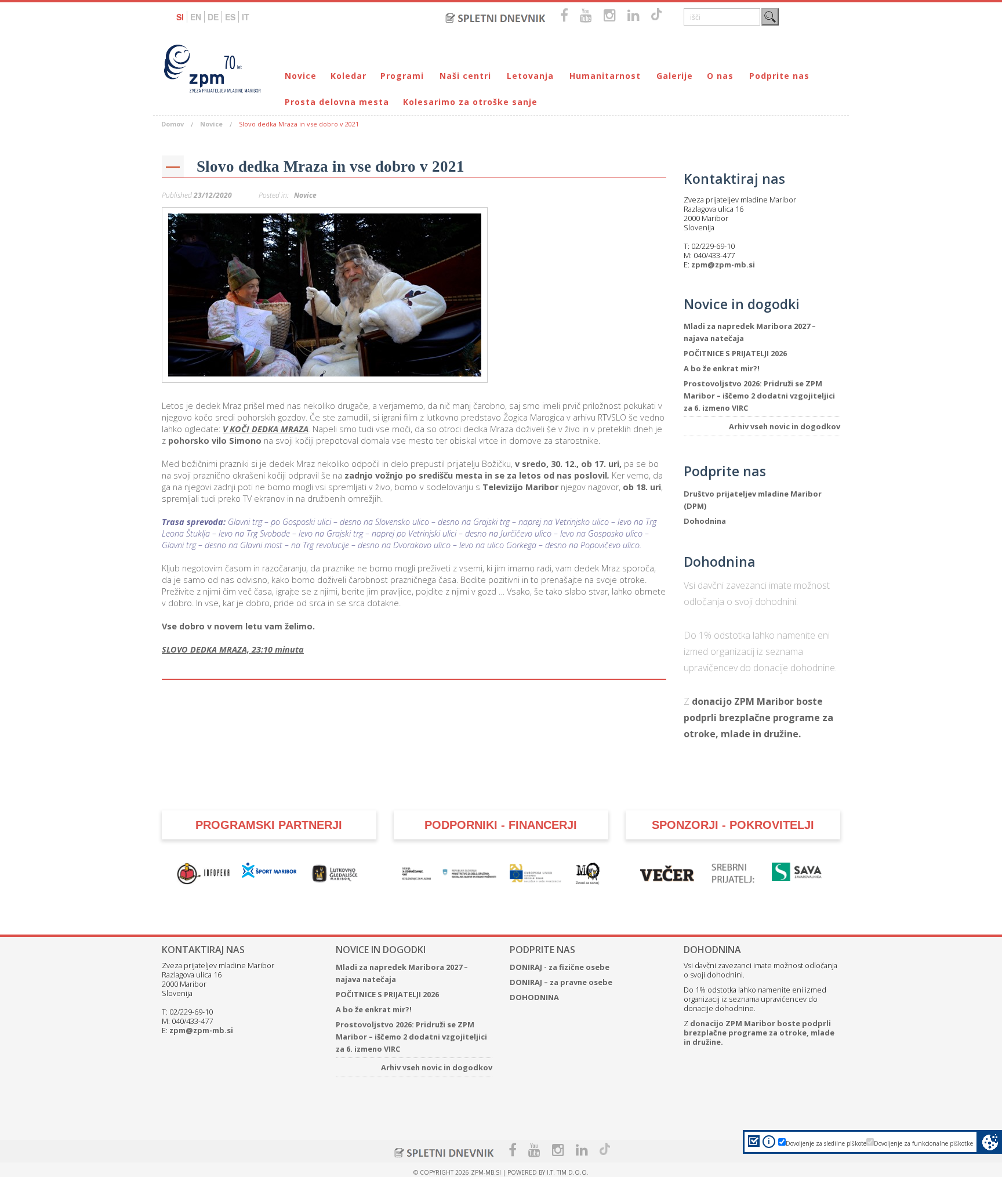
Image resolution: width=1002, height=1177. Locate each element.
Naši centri (465, 75)
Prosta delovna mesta (337, 101)
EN (195, 17)
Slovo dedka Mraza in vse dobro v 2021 (330, 166)
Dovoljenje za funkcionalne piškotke (923, 1143)
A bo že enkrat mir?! (722, 368)
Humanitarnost (605, 75)
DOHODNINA (534, 997)
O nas (720, 75)
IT (245, 17)
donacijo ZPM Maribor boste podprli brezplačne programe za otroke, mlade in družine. (758, 717)
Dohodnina (705, 521)
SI (180, 17)
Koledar (348, 75)
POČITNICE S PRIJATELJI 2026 (735, 353)
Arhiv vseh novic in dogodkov (784, 426)
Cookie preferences (990, 1142)
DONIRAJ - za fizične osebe (559, 967)
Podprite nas (779, 75)
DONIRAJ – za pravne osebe (561, 982)
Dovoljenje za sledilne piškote (826, 1143)
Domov (172, 123)
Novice (301, 75)
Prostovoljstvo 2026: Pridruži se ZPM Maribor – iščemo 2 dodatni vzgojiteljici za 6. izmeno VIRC (759, 395)
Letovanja (530, 75)
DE (213, 17)
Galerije (674, 75)
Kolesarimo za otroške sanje (470, 101)
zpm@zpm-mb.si (723, 264)
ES (230, 17)
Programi (402, 75)
